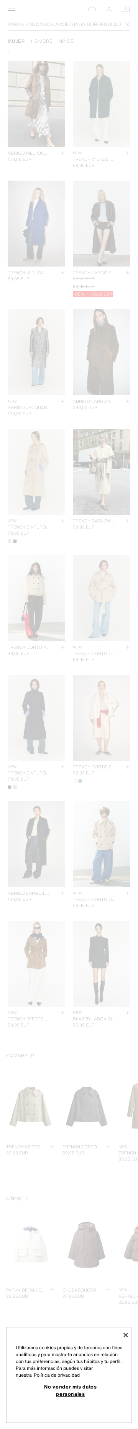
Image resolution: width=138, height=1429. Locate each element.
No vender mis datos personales (70, 1390)
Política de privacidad (57, 1375)
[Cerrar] (125, 1335)
